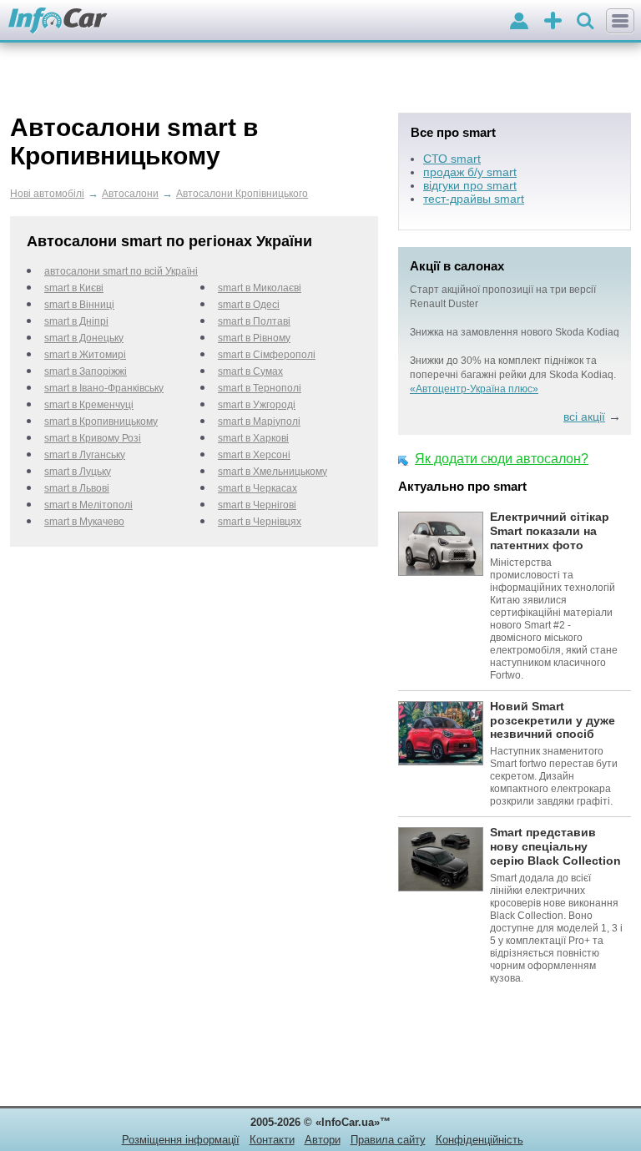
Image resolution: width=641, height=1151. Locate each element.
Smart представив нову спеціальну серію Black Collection (555, 846)
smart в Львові (76, 488)
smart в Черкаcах (257, 488)
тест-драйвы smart (473, 198)
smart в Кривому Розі (92, 438)
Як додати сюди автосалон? (501, 459)
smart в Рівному (254, 338)
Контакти (272, 1139)
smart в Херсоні (254, 455)
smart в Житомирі (85, 355)
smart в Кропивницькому (101, 421)
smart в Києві (73, 288)
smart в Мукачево (84, 522)
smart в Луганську (84, 455)
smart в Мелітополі (88, 505)
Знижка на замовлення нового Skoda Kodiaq (514, 332)
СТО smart (452, 158)
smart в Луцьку (77, 471)
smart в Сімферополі (266, 355)
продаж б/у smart (470, 172)
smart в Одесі (249, 304)
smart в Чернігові (257, 505)
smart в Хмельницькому (272, 471)
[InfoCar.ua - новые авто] (58, 21)
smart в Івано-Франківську (104, 388)
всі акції (584, 416)
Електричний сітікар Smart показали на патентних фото (549, 531)
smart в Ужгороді (256, 405)
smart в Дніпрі (76, 321)
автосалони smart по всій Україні (121, 271)
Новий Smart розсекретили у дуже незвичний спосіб (552, 720)
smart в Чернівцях (259, 522)
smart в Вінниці (79, 304)
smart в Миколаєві (259, 288)
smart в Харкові (253, 438)
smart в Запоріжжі (85, 371)
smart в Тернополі (259, 388)
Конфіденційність (479, 1139)
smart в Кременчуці (89, 405)
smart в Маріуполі (259, 421)
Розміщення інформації (181, 1139)
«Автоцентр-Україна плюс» (474, 389)
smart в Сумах (250, 371)
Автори (323, 1139)
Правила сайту (388, 1139)
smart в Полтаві (254, 321)
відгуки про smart (470, 185)
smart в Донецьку (84, 338)
